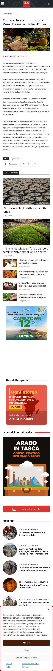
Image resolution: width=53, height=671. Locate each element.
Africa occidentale (10, 244)
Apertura (7, 204)
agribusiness (15, 159)
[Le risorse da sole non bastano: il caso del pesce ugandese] (10, 567)
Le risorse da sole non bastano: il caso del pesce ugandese (34, 568)
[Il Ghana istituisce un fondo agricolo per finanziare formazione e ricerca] (26, 232)
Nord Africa (7, 14)
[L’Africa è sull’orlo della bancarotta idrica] (26, 191)
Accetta (27, 642)
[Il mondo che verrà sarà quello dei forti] (10, 602)
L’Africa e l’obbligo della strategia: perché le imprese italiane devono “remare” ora (33, 551)
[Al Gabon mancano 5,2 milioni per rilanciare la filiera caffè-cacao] (10, 274)
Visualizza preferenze (26, 657)
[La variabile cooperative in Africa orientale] (10, 532)
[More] (35, 164)
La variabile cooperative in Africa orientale (32, 533)
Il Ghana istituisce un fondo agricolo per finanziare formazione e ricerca (25, 250)
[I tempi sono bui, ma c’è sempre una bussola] (10, 585)
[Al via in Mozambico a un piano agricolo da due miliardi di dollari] (10, 286)
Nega (26, 650)
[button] (48, 609)
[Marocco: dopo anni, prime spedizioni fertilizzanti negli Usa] (10, 297)
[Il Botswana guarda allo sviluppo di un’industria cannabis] (10, 263)
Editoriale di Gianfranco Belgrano (33, 582)
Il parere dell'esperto (28, 529)
